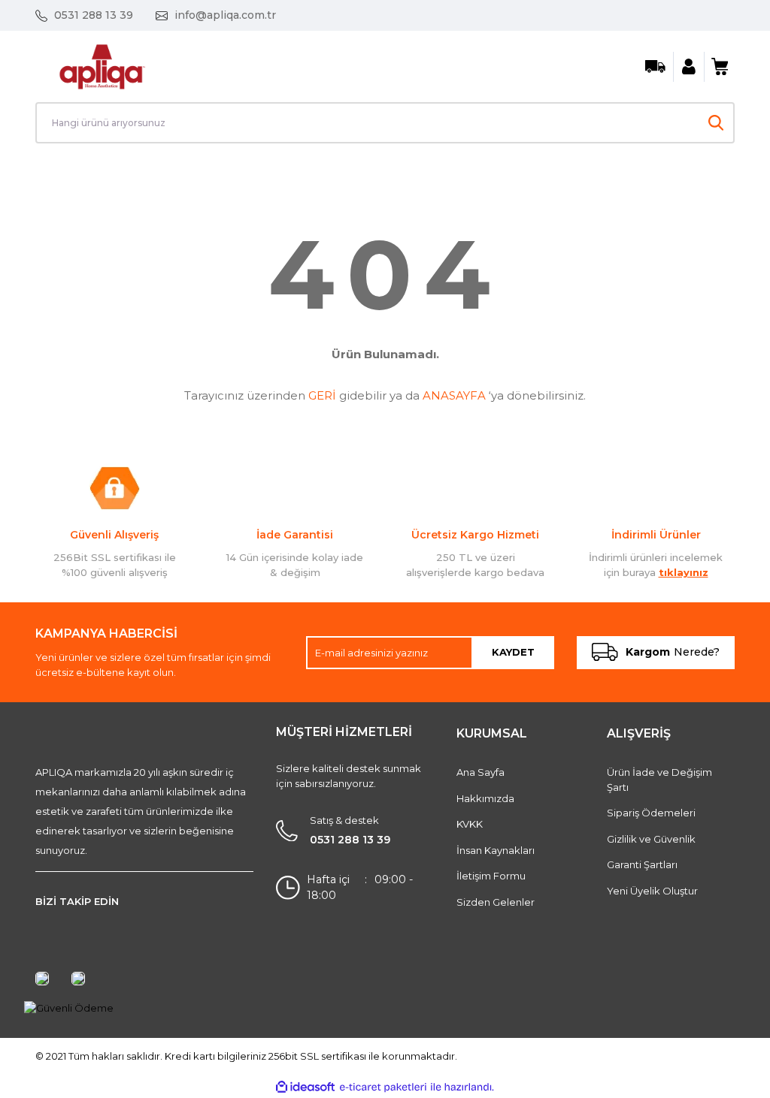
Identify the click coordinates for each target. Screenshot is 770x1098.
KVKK (469, 824)
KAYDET (513, 652)
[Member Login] (689, 67)
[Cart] (720, 67)
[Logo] (102, 65)
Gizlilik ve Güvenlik (651, 839)
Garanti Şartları (642, 864)
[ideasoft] (305, 1087)
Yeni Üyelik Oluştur (652, 891)
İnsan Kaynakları (495, 850)
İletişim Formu (491, 876)
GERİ (322, 395)
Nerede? (673, 652)
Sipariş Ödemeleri (651, 813)
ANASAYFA (454, 395)
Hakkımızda (485, 798)
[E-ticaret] (383, 1087)
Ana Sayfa (480, 772)
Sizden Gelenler (495, 902)
